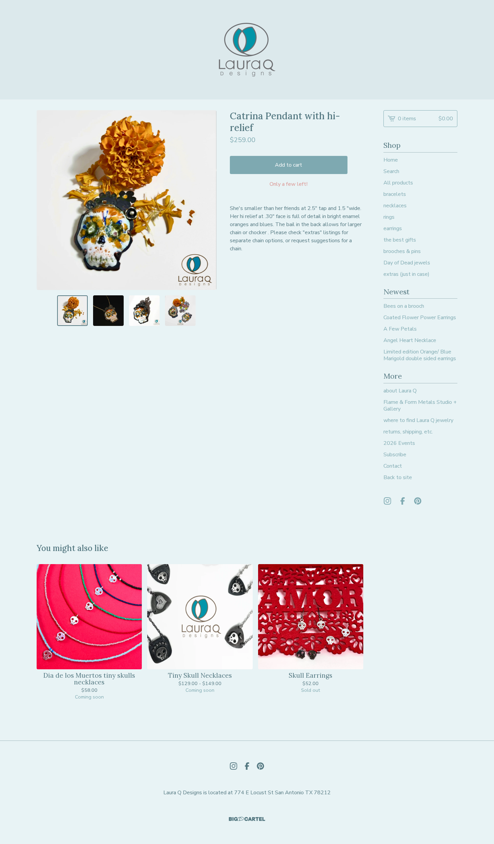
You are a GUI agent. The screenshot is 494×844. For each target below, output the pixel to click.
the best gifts (399, 240)
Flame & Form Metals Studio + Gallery (420, 405)
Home (390, 160)
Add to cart (288, 165)
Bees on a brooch (403, 306)
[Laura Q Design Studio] (247, 49)
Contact (392, 466)
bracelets (394, 194)
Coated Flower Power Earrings (419, 317)
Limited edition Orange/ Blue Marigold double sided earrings (419, 355)
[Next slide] (207, 200)
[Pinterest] (418, 501)
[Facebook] (403, 501)
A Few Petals (400, 329)
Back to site (397, 477)
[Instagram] (387, 501)
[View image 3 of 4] (144, 310)
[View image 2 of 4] (108, 310)
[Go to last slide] (46, 200)
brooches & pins (402, 251)
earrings (392, 228)
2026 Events (399, 443)
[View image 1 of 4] (72, 310)
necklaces (395, 205)
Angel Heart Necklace (409, 340)
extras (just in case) (406, 274)
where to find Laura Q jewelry (418, 420)
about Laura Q (400, 390)
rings (389, 217)
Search (391, 171)
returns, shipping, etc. (408, 431)
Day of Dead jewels (406, 262)
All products (398, 182)
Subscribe (394, 454)
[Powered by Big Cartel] (247, 819)
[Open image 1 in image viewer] (126, 200)
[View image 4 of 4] (180, 310)
